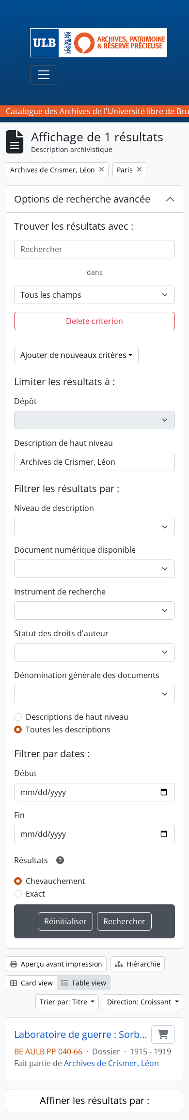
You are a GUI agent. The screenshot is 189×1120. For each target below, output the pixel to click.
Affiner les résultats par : (94, 1100)
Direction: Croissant (140, 1001)
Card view (36, 982)
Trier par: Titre (64, 1001)
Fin (19, 815)
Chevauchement (55, 881)
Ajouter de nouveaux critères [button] (73, 355)
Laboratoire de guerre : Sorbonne (80, 1034)
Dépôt (25, 401)
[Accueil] (102, 42)
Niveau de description (54, 508)
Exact (35, 893)
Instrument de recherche (60, 591)
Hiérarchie (142, 963)
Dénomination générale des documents (86, 675)
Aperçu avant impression (60, 963)
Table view (88, 982)
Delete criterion (94, 321)
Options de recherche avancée (82, 198)
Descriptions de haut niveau (77, 717)
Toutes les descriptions (68, 729)
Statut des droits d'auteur (61, 633)
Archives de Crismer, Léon (111, 1063)
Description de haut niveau (63, 443)
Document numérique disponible (75, 549)
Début (25, 773)
